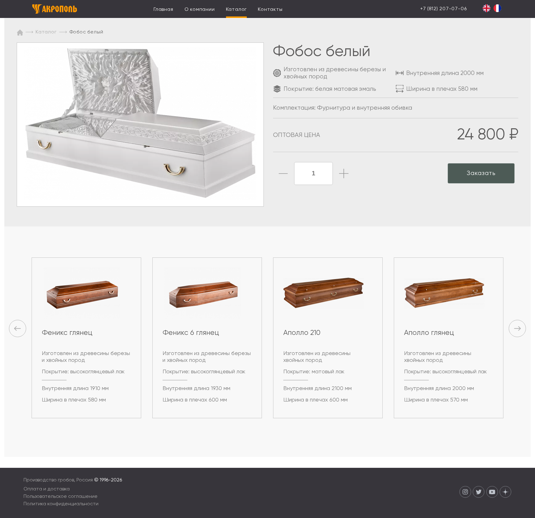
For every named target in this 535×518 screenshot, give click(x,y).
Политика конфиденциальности (61, 504)
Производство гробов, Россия (59, 480)
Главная (163, 9)
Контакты (270, 9)
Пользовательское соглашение (61, 496)
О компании (200, 9)
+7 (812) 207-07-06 (443, 9)
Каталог (236, 9)
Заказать (481, 173)
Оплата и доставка (47, 489)
